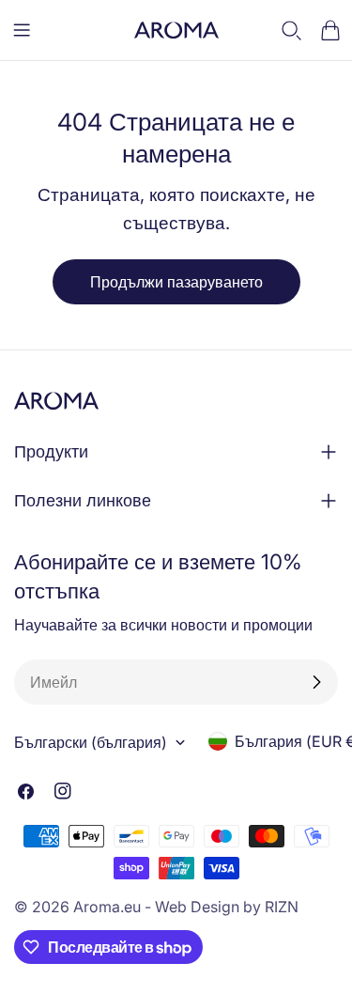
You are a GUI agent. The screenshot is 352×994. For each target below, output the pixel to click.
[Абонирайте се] (316, 682)
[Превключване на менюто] (21, 30)
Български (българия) (90, 742)
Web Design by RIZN (226, 906)
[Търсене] (292, 30)
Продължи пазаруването (176, 281)
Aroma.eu (107, 906)
